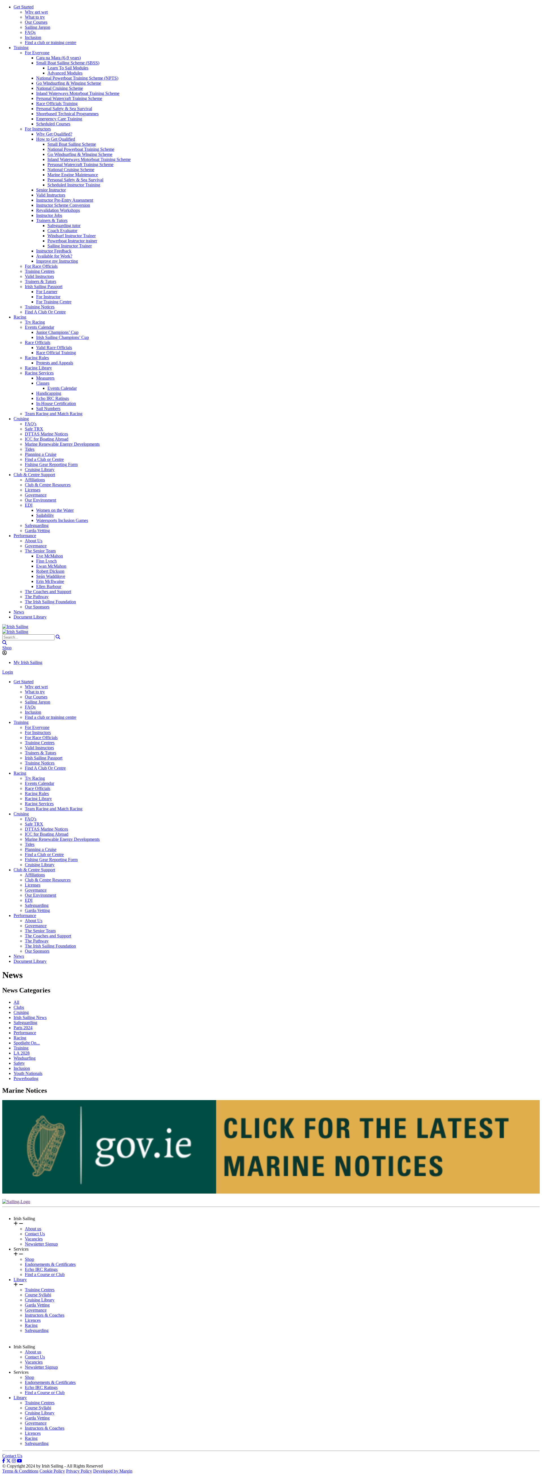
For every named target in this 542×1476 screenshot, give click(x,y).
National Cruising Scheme (59, 88)
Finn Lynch (46, 561)
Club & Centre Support (34, 474)
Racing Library (38, 367)
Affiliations (35, 479)
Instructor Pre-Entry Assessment (64, 200)
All (16, 1002)
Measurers (45, 378)
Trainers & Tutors (51, 220)
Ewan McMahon (51, 566)
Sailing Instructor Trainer (69, 245)
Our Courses (36, 22)
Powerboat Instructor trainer (72, 240)
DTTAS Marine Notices (46, 434)
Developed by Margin (112, 1471)
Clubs (19, 1007)
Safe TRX (34, 428)
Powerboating (26, 1078)
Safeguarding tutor (63, 225)
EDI (28, 505)
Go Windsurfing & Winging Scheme (68, 83)
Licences (33, 1320)
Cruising (21, 418)
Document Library (30, 617)
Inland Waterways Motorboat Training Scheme (77, 93)
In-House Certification (56, 403)
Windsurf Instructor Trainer (71, 235)
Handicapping (48, 393)
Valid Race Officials (54, 347)
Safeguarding (37, 525)
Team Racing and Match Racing (53, 413)
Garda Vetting (37, 1305)
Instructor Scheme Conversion (63, 205)
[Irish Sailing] (15, 626)
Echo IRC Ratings (52, 398)
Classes (42, 383)
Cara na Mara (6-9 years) (58, 57)
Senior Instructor (51, 190)
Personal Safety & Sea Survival (64, 108)
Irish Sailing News (30, 1017)
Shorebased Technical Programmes (67, 113)
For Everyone (37, 52)
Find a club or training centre (50, 42)
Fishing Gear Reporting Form (51, 464)
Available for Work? (54, 256)
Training (21, 47)
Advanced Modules (64, 73)
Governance (36, 495)
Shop (7, 647)
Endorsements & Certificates (50, 1264)
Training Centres (39, 271)
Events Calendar (39, 327)
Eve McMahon (49, 556)
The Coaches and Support (48, 591)
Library (20, 1279)
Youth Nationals (28, 1073)
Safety (19, 1063)
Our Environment (40, 500)
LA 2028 (22, 1053)
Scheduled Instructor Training (73, 184)
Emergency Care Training (59, 118)
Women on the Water (55, 510)
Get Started (24, 7)
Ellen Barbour (48, 586)
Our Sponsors (37, 606)
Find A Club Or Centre (45, 312)
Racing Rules (37, 357)
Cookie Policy (52, 1471)
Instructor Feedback (53, 251)
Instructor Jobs (49, 215)
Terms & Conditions (20, 1471)
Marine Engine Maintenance (72, 174)
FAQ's (30, 423)
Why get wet (36, 12)
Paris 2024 (23, 1027)
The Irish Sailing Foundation (50, 601)
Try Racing (35, 322)
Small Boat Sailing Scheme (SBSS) (67, 62)
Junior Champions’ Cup (57, 332)
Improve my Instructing (57, 261)
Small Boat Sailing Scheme (71, 144)
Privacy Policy (79, 1471)
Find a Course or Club (45, 1274)
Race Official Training (56, 352)
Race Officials (37, 342)
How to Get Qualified (55, 139)
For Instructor (48, 296)
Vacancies (34, 1238)
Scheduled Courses (53, 123)
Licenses (32, 489)
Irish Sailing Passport (43, 286)
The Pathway (37, 596)
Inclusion (33, 37)
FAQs (30, 32)
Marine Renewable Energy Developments (62, 444)
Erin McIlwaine (50, 581)
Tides (29, 449)
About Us (33, 540)
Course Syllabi (38, 1294)
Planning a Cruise (40, 454)
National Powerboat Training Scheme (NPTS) (77, 78)
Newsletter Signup (41, 1244)
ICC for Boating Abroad (46, 439)
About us (33, 1228)
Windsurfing (25, 1058)
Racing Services (39, 373)
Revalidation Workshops (58, 210)
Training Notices (39, 306)
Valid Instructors (50, 195)
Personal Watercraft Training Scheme (69, 98)
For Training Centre (53, 301)
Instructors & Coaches (44, 1315)
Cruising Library (39, 469)
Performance (25, 535)
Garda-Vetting (37, 530)
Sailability (45, 515)
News (19, 611)
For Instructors (38, 129)
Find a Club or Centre (44, 459)
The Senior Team (40, 550)
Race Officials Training (57, 103)
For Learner (46, 291)
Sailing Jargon (37, 27)
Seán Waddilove (50, 576)
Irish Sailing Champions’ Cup (62, 337)
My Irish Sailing (28, 662)
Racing (20, 317)
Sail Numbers (48, 408)
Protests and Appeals (54, 362)
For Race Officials (41, 266)
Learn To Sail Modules (67, 68)
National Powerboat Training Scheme (80, 149)
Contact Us (35, 1233)
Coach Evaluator (62, 230)
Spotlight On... (27, 1042)
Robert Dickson (50, 571)
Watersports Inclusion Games (62, 520)
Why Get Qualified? (54, 134)
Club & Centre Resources (48, 484)
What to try (35, 17)
